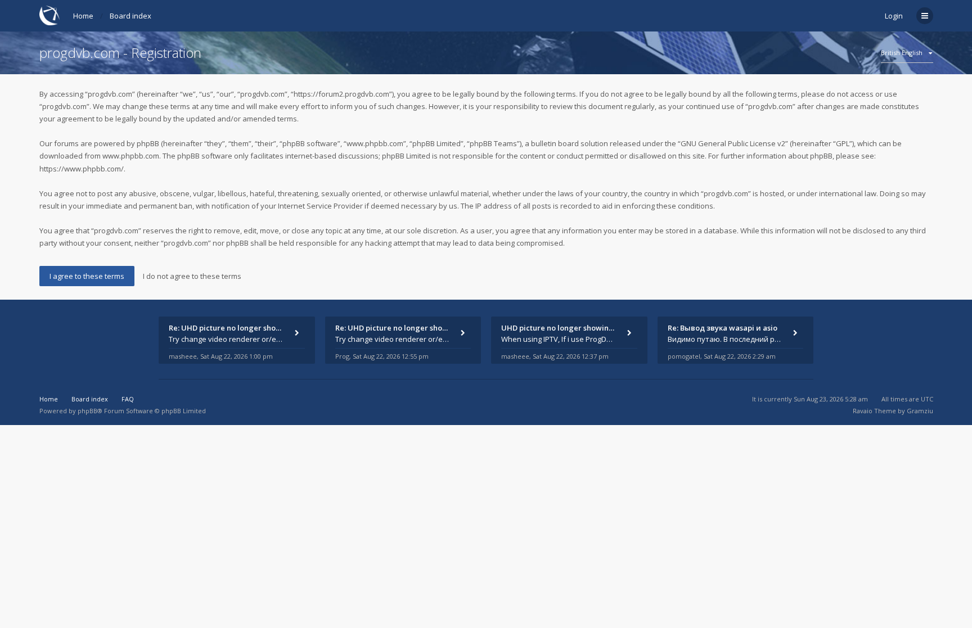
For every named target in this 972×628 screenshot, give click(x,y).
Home (83, 16)
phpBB (87, 410)
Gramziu (920, 410)
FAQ (128, 399)
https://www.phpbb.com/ (81, 169)
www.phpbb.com (130, 156)
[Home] (49, 15)
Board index (130, 16)
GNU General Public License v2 (733, 143)
